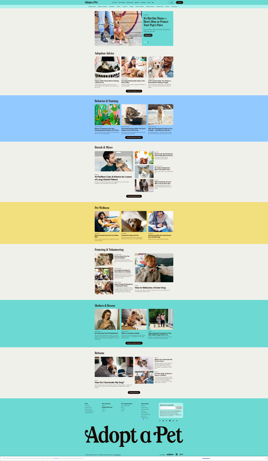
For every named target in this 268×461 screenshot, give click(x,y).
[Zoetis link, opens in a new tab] (181, 454)
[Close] (265, 458)
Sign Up (179, 2)
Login (171, 2)
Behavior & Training (102, 6)
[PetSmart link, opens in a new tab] (170, 454)
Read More (148, 35)
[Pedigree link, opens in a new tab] (176, 454)
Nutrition (118, 6)
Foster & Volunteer (140, 6)
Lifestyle (131, 6)
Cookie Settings (117, 454)
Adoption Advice (92, 6)
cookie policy (56, 458)
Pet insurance (174, 6)
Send (179, 407)
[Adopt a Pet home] (91, 2)
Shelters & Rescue (150, 6)
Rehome (167, 6)
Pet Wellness (111, 6)
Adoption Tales (159, 6)
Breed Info (125, 6)
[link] (130, 2)
